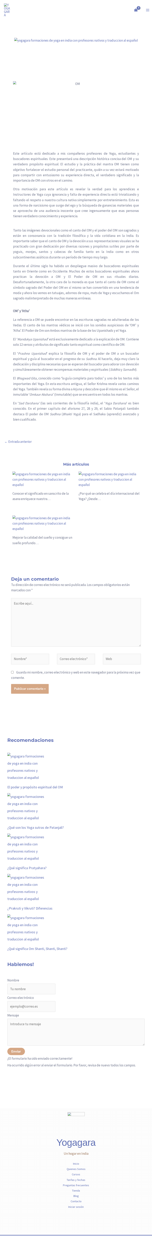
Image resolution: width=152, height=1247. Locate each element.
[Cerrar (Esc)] (29, 1239)
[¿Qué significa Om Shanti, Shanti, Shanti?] (27, 928)
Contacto (76, 1201)
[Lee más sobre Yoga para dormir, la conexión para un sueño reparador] (43, 523)
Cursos (76, 1174)
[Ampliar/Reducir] (4, 1239)
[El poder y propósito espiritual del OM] (27, 766)
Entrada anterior (18, 441)
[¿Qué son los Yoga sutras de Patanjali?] (27, 807)
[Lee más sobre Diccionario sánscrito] (43, 479)
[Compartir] (21, 1239)
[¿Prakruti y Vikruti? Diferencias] (27, 887)
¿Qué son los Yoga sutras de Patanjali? (35, 827)
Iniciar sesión (76, 1207)
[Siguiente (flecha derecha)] (12, 1245)
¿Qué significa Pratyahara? (27, 868)
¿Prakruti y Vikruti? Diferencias (29, 908)
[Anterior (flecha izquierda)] (4, 1245)
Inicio (76, 1163)
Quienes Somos (76, 1169)
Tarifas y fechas (76, 1180)
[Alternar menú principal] (147, 10)
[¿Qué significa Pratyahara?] (27, 847)
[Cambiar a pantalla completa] (12, 1239)
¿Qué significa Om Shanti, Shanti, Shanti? (37, 948)
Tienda (76, 1190)
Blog (76, 1196)
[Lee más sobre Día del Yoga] (109, 479)
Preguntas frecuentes (76, 1185)
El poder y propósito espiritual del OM (35, 787)
